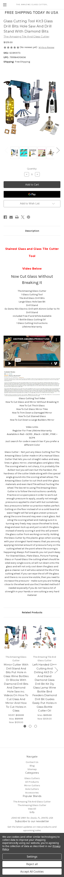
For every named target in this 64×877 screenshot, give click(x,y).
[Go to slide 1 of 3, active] (25, 726)
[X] (22, 217)
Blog (32, 765)
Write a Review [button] (46, 47)
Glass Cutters (32, 778)
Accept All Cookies (32, 871)
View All (32, 808)
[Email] (11, 217)
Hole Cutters (32, 789)
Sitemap (32, 769)
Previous (6, 150)
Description (32, 230)
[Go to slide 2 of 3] (30, 726)
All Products (32, 781)
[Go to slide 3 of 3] (35, 726)
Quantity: (32, 168)
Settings (32, 856)
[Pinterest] (28, 217)
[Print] (17, 217)
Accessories (32, 792)
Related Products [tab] (32, 612)
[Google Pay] (32, 194)
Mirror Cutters (32, 785)
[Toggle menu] (4, 4)
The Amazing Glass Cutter (32, 805)
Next (57, 150)
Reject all (32, 864)
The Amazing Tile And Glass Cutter (32, 801)
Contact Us (32, 762)
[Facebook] (5, 217)
